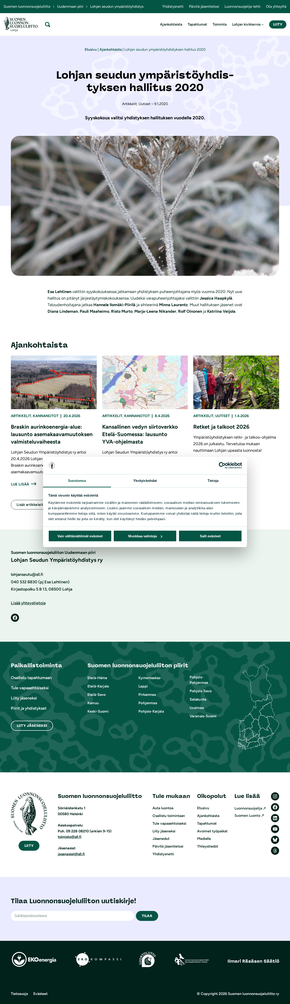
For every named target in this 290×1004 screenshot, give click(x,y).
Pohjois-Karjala (151, 711)
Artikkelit (21, 416)
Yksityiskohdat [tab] (145, 480)
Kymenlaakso (149, 678)
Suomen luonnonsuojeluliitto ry (253, 994)
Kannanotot (45, 416)
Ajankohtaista (110, 49)
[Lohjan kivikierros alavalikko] (262, 24)
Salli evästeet (210, 536)
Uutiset (222, 416)
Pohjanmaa (147, 703)
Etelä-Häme (97, 678)
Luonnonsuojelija (248, 808)
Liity (277, 24)
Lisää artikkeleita (31, 504)
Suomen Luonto (247, 815)
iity (29, 845)
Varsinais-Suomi (203, 716)
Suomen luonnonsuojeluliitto (27, 6)
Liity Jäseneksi (32, 725)
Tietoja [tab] (213, 480)
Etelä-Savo (96, 694)
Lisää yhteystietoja (28, 602)
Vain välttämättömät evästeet (80, 536)
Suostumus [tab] (77, 480)
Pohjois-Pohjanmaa (199, 680)
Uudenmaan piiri (70, 6)
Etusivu (91, 49)
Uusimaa (197, 708)
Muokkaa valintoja (142, 536)
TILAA (147, 916)
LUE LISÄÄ (20, 484)
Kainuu (93, 703)
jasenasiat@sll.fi (71, 854)
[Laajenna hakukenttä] (47, 24)
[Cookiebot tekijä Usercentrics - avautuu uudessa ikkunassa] (222, 465)
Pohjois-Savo (201, 691)
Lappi (143, 686)
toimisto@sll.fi (69, 837)
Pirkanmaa (147, 694)
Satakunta (198, 699)
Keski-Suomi (98, 711)
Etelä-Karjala (98, 686)
